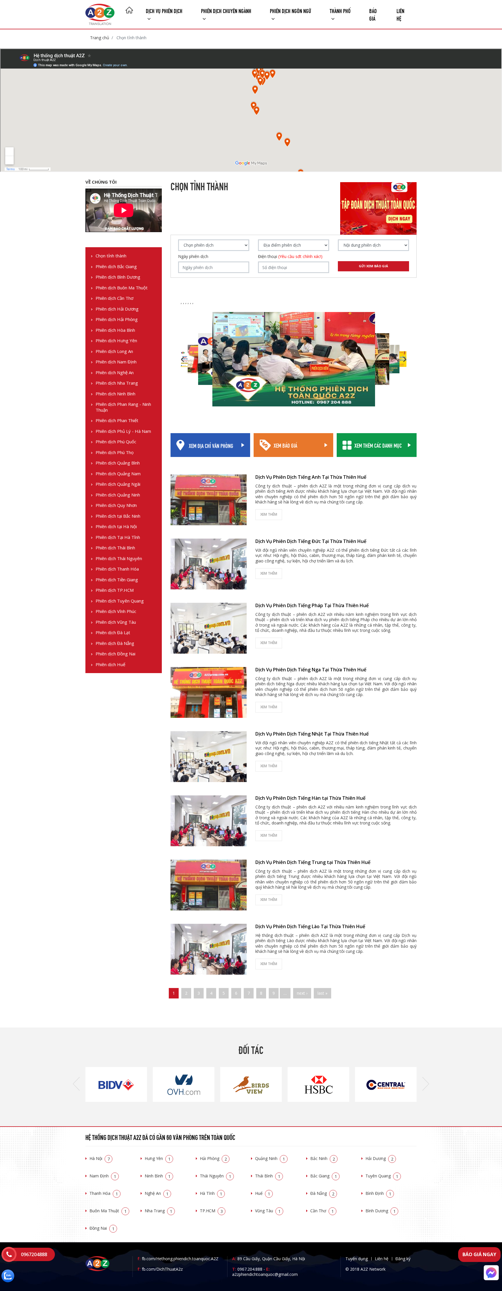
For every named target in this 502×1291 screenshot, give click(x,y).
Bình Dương (380, 1210)
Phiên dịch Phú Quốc (116, 441)
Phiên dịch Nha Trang (117, 383)
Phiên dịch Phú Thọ (115, 452)
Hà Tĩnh (211, 1193)
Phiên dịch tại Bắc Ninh (118, 516)
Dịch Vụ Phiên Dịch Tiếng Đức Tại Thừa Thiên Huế (310, 541)
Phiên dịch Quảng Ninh (118, 495)
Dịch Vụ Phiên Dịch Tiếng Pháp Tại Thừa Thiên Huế (312, 605)
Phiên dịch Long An (114, 351)
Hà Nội (99, 1158)
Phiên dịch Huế (110, 664)
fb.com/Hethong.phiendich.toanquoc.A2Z (177, 1258)
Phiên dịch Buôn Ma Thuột (122, 288)
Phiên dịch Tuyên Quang (120, 601)
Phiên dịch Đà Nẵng (115, 643)
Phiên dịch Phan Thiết (117, 420)
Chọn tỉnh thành (111, 256)
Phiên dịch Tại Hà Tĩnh (118, 537)
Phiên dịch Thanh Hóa (117, 569)
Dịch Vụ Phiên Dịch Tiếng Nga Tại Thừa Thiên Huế (310, 669)
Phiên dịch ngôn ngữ (290, 10)
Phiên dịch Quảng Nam (118, 473)
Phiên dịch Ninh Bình (115, 394)
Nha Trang (158, 1210)
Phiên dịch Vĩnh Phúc (116, 611)
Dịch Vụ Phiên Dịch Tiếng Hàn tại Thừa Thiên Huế (310, 798)
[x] (9, 1254)
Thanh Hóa (103, 1193)
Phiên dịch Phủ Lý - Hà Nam (123, 431)
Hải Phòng (213, 1158)
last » (322, 993)
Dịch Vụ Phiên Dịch (164, 10)
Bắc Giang (323, 1176)
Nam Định (102, 1176)
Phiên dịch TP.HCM (115, 590)
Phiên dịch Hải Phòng (117, 319)
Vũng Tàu (268, 1210)
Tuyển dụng (356, 1258)
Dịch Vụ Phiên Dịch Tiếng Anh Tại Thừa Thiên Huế (310, 477)
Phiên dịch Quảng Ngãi (118, 484)
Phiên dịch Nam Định (116, 362)
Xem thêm (268, 514)
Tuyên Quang (381, 1176)
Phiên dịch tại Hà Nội (116, 526)
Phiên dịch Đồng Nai (115, 654)
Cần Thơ (322, 1210)
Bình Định (378, 1193)
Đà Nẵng (322, 1193)
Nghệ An (156, 1193)
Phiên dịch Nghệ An (115, 372)
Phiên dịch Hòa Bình (115, 330)
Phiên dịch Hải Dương (117, 309)
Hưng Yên (158, 1158)
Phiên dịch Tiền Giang (117, 579)
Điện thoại (290, 256)
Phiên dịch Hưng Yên (116, 340)
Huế (262, 1193)
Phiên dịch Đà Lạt (113, 632)
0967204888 (34, 1254)
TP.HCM (211, 1210)
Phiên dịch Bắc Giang (116, 266)
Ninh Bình (158, 1176)
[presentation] (76, 1084)
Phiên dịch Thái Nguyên (119, 558)
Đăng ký (402, 1258)
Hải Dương (379, 1158)
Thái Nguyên (215, 1176)
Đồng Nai (101, 1228)
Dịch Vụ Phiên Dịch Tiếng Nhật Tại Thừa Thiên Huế (312, 734)
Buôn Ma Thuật (108, 1210)
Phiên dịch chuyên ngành (226, 10)
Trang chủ (99, 37)
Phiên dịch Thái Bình (115, 548)
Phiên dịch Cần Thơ (114, 298)
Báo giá (373, 14)
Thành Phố (340, 10)
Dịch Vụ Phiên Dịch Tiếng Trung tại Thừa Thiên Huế (312, 862)
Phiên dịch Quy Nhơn (116, 505)
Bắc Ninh (322, 1158)
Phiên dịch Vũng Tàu (116, 622)
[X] (129, 11)
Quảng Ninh (270, 1158)
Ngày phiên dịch (193, 256)
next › (302, 993)
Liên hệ (400, 14)
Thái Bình (267, 1176)
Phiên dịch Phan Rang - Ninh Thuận (123, 407)
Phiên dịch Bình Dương (118, 277)
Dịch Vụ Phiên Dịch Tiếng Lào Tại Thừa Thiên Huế (310, 926)
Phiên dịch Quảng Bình (118, 463)
